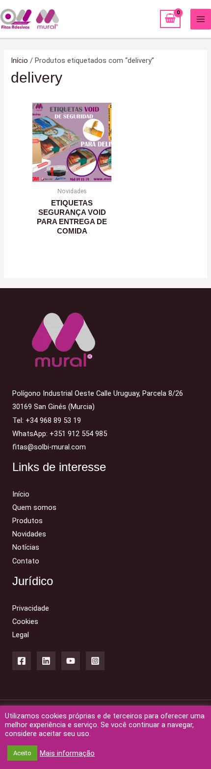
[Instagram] (95, 660)
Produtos (27, 520)
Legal (20, 634)
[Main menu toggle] (200, 19)
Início (19, 60)
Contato (25, 561)
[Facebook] (21, 660)
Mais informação (67, 753)
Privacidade (30, 608)
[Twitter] (46, 660)
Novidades (29, 534)
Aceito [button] (22, 753)
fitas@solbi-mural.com (49, 447)
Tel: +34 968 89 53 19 (46, 420)
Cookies (25, 621)
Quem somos (34, 507)
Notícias (25, 547)
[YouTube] (70, 660)
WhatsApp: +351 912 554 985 (59, 433)
